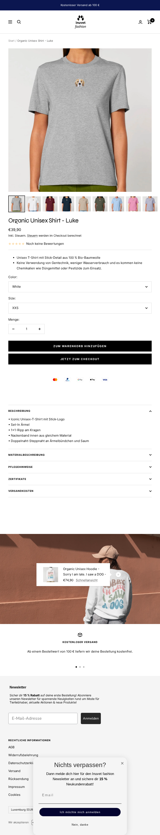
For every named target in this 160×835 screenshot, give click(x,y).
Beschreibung (19, 410)
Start (11, 40)
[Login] (140, 22)
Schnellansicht (87, 580)
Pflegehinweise (20, 466)
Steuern (32, 235)
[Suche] (19, 22)
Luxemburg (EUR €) (24, 809)
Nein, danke (80, 824)
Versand (14, 771)
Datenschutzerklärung (24, 763)
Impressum (16, 787)
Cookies (14, 795)
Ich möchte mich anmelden (80, 812)
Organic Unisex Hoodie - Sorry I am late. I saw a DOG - (84, 571)
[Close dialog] (122, 763)
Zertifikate (17, 479)
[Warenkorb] (149, 22)
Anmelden (91, 718)
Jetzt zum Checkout (80, 359)
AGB (11, 747)
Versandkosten (21, 490)
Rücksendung (18, 779)
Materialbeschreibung (26, 454)
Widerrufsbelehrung (23, 755)
